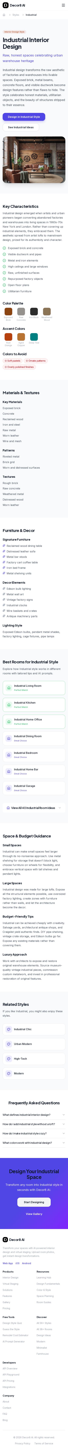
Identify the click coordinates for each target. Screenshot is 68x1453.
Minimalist (42, 1347)
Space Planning (45, 1296)
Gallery (6, 1302)
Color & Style (44, 1290)
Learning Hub (44, 1277)
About (6, 1401)
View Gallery (34, 1214)
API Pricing (8, 1380)
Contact (7, 1407)
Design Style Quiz (12, 1323)
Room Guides (44, 1302)
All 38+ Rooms (44, 1329)
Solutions (8, 1290)
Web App (8, 1263)
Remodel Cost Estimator (15, 1335)
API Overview (10, 1368)
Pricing (6, 1308)
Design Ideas (44, 1335)
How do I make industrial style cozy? (24, 1133)
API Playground (11, 1374)
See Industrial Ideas (21, 127)
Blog (5, 1420)
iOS (17, 1263)
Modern (41, 1341)
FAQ (5, 1413)
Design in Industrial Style (24, 116)
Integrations (9, 1387)
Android (26, 1263)
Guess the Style (11, 1329)
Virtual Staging (10, 1283)
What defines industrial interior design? (26, 1114)
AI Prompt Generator (14, 1341)
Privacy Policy (22, 1443)
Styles (16, 14)
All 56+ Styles (44, 1323)
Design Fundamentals (48, 1283)
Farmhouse (43, 1353)
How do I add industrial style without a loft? (29, 1124)
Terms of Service (43, 1443)
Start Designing (34, 1202)
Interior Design (10, 1277)
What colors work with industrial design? (27, 1142)
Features (7, 1296)
